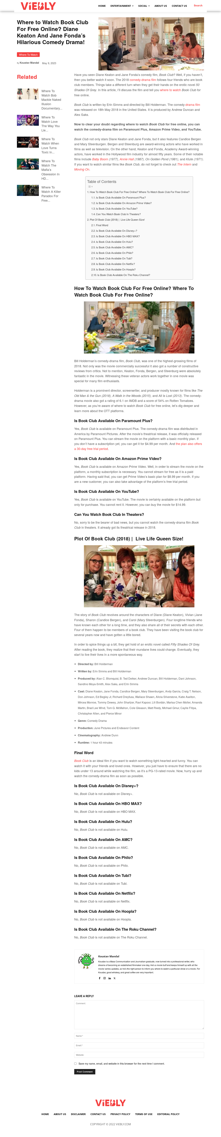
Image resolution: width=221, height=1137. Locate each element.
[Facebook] (99, 977)
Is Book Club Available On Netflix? (115, 264)
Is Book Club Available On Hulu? (114, 241)
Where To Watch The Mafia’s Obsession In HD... (50, 170)
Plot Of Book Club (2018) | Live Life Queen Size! (117, 219)
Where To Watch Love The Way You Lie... (50, 123)
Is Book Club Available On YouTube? (116, 208)
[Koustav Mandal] (86, 966)
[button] (198, 5)
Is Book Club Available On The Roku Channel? (123, 275)
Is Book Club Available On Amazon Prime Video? (124, 203)
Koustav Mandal (29, 62)
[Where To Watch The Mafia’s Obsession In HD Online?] (28, 164)
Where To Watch (28, 54)
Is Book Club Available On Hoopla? (116, 269)
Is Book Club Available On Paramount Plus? (121, 197)
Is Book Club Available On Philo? (114, 253)
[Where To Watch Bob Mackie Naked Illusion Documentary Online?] (28, 94)
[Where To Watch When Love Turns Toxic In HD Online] (28, 142)
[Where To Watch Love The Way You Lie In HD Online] (28, 120)
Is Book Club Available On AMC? (114, 247)
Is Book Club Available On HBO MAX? (118, 236)
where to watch (170, 90)
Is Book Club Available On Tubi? (114, 258)
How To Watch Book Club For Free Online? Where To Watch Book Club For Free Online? (139, 192)
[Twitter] (114, 977)
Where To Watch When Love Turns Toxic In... (50, 145)
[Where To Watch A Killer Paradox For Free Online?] (28, 190)
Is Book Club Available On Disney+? (116, 230)
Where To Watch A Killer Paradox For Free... (51, 193)
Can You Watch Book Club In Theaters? (118, 214)
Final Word (102, 225)
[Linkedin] (109, 977)
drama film (193, 104)
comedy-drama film (143, 79)
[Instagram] (104, 977)
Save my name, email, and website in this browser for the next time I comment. (122, 1063)
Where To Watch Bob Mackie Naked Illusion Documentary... (51, 100)
